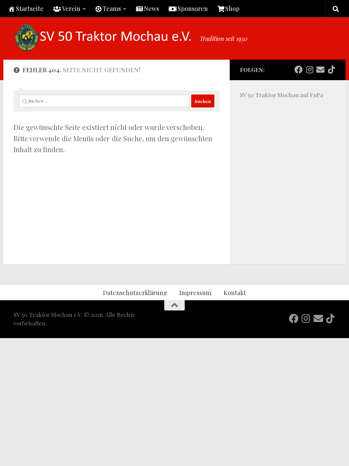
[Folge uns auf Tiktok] (331, 69)
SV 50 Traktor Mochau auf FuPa (281, 95)
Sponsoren (193, 8)
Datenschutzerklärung (135, 292)
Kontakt (235, 292)
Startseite (30, 8)
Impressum (195, 292)
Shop (232, 8)
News (151, 8)
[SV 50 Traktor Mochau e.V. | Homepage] (103, 37)
